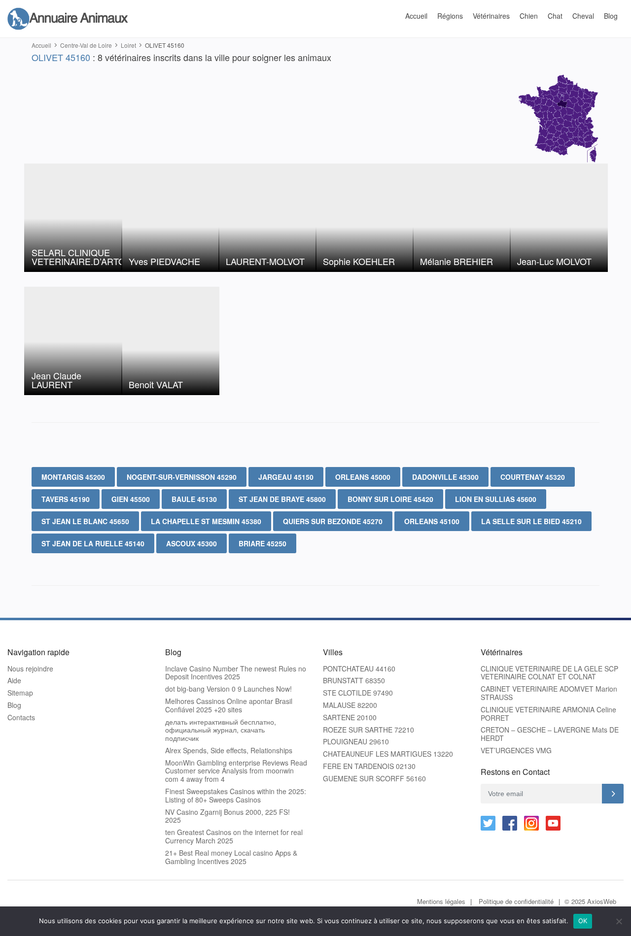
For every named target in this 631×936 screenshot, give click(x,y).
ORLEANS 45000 (362, 477)
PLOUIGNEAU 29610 (356, 741)
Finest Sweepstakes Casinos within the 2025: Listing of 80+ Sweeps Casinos (235, 795)
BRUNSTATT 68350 (354, 680)
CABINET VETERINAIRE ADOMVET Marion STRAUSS (549, 693)
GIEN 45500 (130, 499)
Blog (611, 16)
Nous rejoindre (30, 669)
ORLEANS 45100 (431, 521)
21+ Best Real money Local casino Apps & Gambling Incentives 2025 (231, 857)
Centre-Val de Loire (86, 45)
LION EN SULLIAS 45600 (495, 499)
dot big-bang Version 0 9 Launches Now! (228, 689)
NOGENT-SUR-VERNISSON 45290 (182, 477)
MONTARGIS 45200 (73, 477)
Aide (14, 680)
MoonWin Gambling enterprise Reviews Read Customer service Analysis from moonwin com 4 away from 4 (236, 771)
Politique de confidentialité (516, 901)
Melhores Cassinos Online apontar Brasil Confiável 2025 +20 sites (228, 705)
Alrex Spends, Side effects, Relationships (228, 750)
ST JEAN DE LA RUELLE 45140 (92, 543)
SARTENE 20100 (350, 717)
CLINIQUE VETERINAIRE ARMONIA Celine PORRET (548, 713)
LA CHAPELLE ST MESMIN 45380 (206, 521)
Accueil (416, 16)
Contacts (21, 717)
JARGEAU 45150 (286, 477)
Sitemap (20, 693)
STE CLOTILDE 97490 (358, 693)
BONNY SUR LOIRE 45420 (390, 499)
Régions (450, 16)
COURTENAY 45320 (532, 477)
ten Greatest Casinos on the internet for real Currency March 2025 (234, 836)
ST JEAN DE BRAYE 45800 (282, 499)
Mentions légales (441, 901)
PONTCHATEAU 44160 (359, 669)
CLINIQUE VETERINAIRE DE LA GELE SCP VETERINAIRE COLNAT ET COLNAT (549, 673)
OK (583, 921)
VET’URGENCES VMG (516, 750)
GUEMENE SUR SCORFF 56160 (374, 778)
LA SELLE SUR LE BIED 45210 (531, 521)
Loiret (128, 45)
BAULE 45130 (194, 499)
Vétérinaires (491, 16)
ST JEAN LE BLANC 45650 (85, 521)
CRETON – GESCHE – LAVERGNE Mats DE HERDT (550, 734)
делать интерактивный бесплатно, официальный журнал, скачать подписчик (220, 730)
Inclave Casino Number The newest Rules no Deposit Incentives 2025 (235, 673)
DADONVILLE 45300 (445, 477)
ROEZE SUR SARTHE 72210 (368, 730)
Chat (555, 16)
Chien (529, 16)
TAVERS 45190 (65, 499)
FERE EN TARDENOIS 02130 (369, 766)
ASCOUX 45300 (191, 543)
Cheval (583, 16)
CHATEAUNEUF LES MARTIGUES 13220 (388, 754)
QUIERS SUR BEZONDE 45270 (333, 521)
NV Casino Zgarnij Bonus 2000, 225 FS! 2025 (227, 816)
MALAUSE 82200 (350, 705)
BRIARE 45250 (262, 543)
